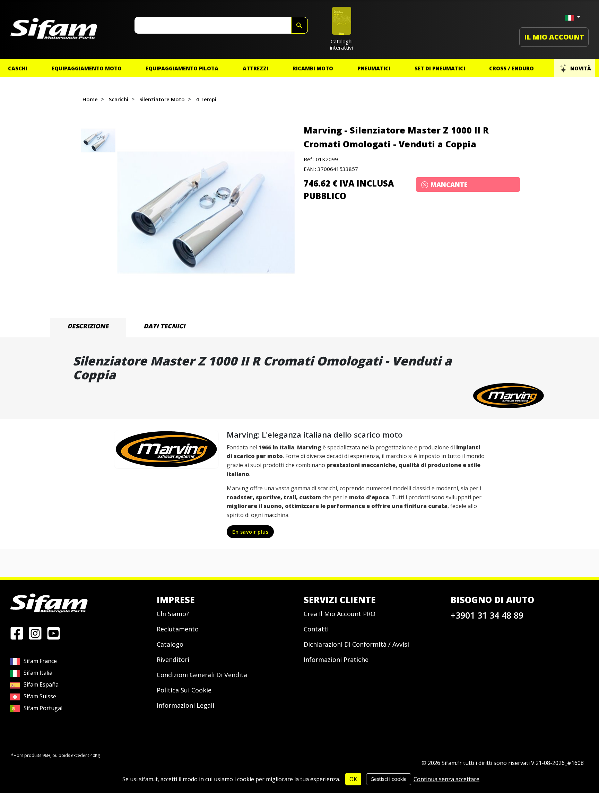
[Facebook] (17, 633)
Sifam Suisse (40, 696)
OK (353, 779)
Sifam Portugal (43, 708)
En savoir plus (250, 531)
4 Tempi (206, 99)
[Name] (299, 25)
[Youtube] (53, 633)
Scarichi (118, 99)
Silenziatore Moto (162, 99)
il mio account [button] (554, 37)
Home (90, 99)
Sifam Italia (38, 672)
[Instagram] (35, 633)
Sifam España (41, 684)
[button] (206, 212)
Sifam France (40, 661)
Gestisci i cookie (389, 779)
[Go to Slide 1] (98, 140)
